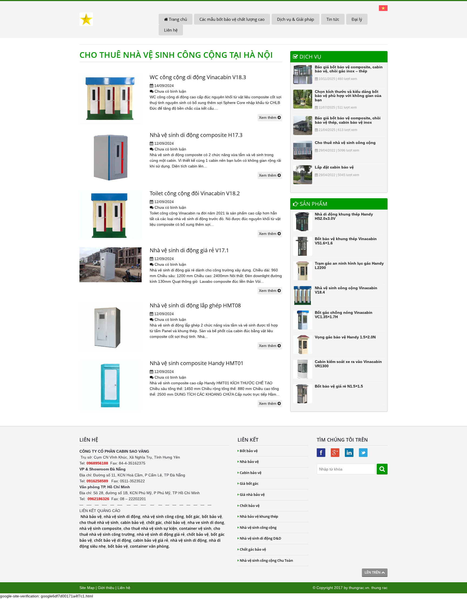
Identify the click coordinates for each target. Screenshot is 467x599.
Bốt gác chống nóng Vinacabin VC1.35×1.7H (343, 314)
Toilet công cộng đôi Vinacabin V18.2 (195, 193)
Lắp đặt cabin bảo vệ (334, 167)
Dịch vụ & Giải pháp (295, 19)
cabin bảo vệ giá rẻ (150, 540)
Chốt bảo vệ (249, 505)
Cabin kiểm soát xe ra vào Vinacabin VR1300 (348, 363)
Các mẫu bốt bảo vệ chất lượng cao (232, 19)
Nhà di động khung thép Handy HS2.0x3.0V (344, 216)
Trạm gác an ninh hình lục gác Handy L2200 (349, 265)
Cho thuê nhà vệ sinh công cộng (345, 142)
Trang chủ (177, 19)
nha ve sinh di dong (206, 522)
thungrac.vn (359, 587)
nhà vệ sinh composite (100, 528)
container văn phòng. (150, 546)
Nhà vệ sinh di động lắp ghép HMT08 (195, 305)
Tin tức (332, 19)
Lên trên (373, 572)
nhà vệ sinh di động (122, 516)
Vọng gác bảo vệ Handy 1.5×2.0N (345, 337)
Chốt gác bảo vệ (253, 549)
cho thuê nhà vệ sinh (98, 522)
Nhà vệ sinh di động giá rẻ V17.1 (189, 250)
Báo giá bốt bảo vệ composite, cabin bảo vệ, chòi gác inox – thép (349, 69)
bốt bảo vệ (212, 516)
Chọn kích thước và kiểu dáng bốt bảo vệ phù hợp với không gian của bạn (348, 95)
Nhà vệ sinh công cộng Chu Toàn (266, 560)
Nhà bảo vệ (91, 516)
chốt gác (154, 522)
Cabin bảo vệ (250, 472)
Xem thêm (268, 117)
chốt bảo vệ (198, 534)
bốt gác (193, 516)
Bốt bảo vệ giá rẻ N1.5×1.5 (339, 386)
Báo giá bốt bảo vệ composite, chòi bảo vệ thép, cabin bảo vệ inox (348, 120)
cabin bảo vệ (132, 522)
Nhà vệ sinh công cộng (258, 527)
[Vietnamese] (383, 8)
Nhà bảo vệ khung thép (259, 516)
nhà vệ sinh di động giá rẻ (161, 534)
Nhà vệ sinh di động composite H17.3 (196, 135)
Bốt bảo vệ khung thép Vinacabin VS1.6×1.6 (346, 241)
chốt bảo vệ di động (112, 540)
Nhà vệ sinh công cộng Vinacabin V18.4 (346, 290)
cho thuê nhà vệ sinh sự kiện (150, 528)
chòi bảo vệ (174, 522)
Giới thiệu (106, 587)
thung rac (379, 587)
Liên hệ (171, 30)
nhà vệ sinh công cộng (163, 516)
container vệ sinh (195, 528)
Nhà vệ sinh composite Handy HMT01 (196, 363)
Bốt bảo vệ (249, 450)
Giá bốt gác (249, 483)
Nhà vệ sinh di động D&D (260, 538)
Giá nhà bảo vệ (252, 494)
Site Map (87, 587)
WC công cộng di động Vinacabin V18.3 (198, 77)
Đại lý (357, 19)
